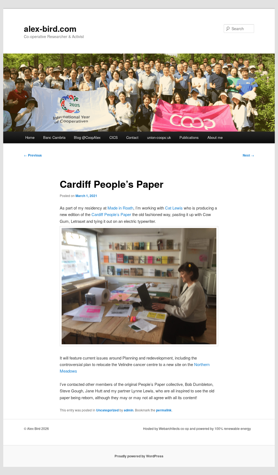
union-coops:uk (159, 137)
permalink (164, 410)
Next (248, 155)
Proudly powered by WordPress (139, 456)
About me (215, 137)
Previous (33, 155)
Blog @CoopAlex (87, 137)
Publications (189, 137)
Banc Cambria (54, 137)
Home (29, 137)
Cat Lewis (174, 208)
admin (128, 410)
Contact (132, 137)
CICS (113, 137)
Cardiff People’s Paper (111, 214)
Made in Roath (120, 208)
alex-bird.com (50, 28)
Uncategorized (107, 410)
